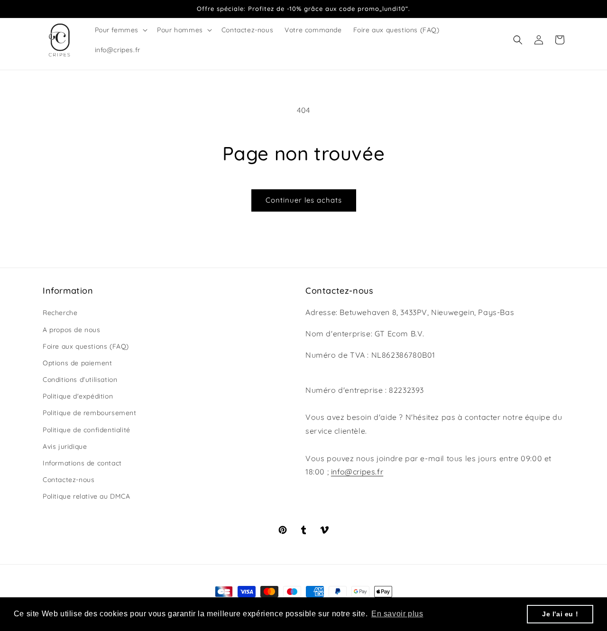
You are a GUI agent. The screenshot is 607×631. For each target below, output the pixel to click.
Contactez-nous (68, 479)
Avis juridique (65, 446)
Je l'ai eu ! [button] (560, 614)
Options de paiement (77, 363)
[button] (120, 30)
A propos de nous (72, 329)
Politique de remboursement (90, 412)
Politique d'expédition (78, 396)
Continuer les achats (304, 199)
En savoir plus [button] (397, 614)
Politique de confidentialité (86, 430)
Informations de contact (82, 463)
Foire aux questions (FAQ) (86, 346)
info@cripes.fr (357, 471)
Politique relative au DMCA (86, 496)
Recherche (60, 312)
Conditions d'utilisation (80, 379)
